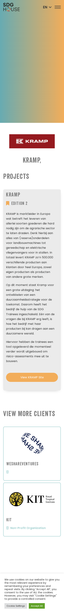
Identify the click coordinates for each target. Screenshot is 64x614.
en (45, 7)
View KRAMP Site (32, 377)
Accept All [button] (37, 606)
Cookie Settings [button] (16, 606)
